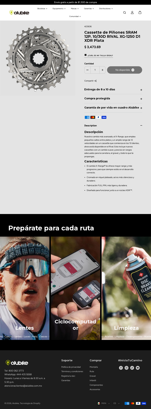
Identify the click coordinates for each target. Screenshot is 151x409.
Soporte (67, 360)
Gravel (93, 376)
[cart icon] (140, 12)
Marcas (74, 9)
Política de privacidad (71, 367)
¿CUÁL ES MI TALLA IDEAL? (100, 56)
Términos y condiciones (72, 371)
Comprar (96, 360)
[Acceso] (132, 12)
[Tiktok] (132, 368)
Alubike (15, 403)
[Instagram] (126, 368)
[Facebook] (121, 368)
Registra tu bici (68, 376)
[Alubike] (19, 12)
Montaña (94, 367)
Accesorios (95, 389)
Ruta (92, 371)
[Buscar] (124, 12)
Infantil (93, 380)
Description (90, 125)
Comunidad (74, 16)
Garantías (88, 9)
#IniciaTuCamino (130, 360)
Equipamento (58, 9)
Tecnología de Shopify (30, 403)
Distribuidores (105, 9)
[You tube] (138, 368)
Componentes (96, 385)
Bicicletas (41, 9)
